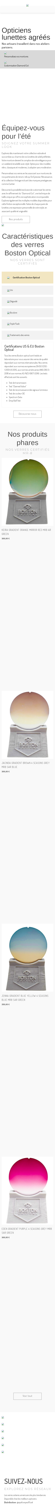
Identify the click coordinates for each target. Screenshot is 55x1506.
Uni (11, 290)
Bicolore (13, 312)
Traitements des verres (19, 335)
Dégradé (13, 301)
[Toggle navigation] (4, 10)
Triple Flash (15, 323)
